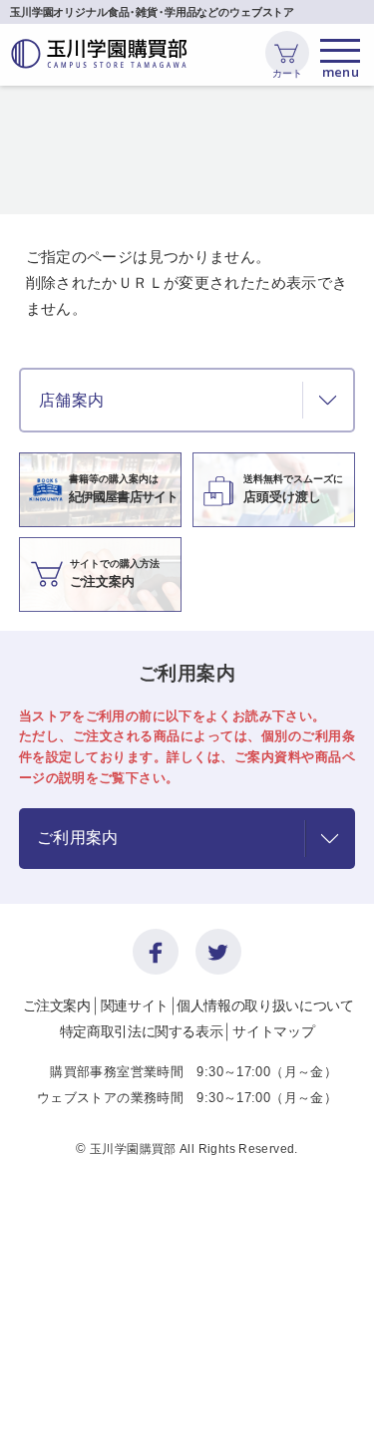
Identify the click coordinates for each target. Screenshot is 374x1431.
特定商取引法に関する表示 (141, 1031)
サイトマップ (273, 1031)
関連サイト (135, 1005)
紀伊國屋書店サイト (124, 488)
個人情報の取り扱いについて (265, 1005)
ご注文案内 (115, 573)
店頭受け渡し (293, 488)
